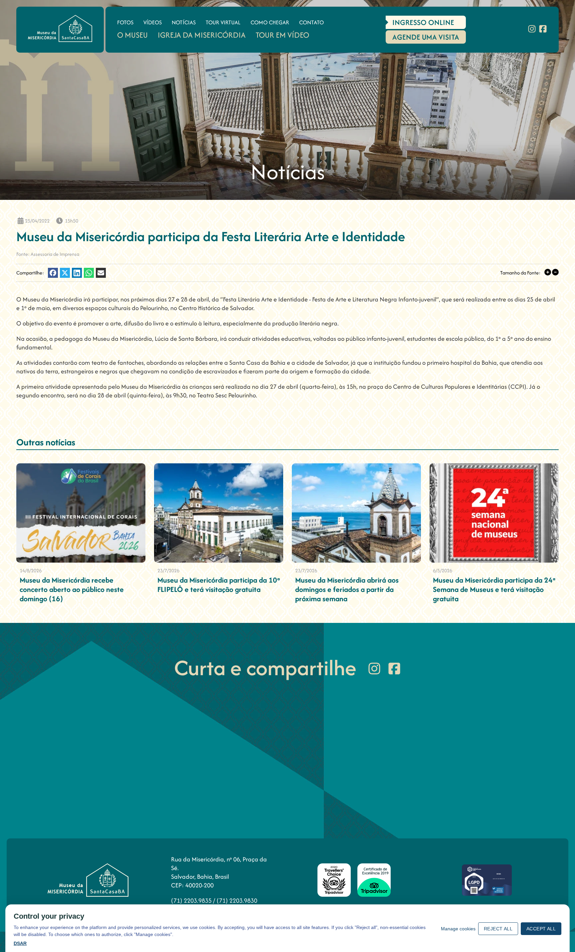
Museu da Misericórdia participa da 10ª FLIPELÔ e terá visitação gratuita (218, 585)
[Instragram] (532, 30)
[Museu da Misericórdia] (60, 28)
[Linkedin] (77, 273)
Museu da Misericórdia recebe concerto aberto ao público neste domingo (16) (72, 589)
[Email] (101, 273)
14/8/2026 (31, 570)
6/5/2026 (442, 570)
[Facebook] (543, 30)
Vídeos (152, 22)
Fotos (125, 22)
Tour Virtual (223, 22)
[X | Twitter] (65, 273)
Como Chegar (270, 22)
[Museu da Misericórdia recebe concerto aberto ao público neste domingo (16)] (80, 513)
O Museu (132, 34)
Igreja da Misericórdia (202, 34)
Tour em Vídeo (282, 34)
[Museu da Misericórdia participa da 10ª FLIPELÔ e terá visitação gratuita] (218, 513)
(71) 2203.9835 (192, 900)
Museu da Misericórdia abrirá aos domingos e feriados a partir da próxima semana (347, 589)
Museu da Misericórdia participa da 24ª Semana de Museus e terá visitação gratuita (494, 589)
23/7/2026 (168, 570)
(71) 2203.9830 (237, 900)
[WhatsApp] (89, 273)
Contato (311, 22)
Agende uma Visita (425, 37)
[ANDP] (487, 880)
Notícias (184, 22)
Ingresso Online (423, 22)
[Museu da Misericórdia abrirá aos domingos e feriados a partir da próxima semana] (356, 513)
